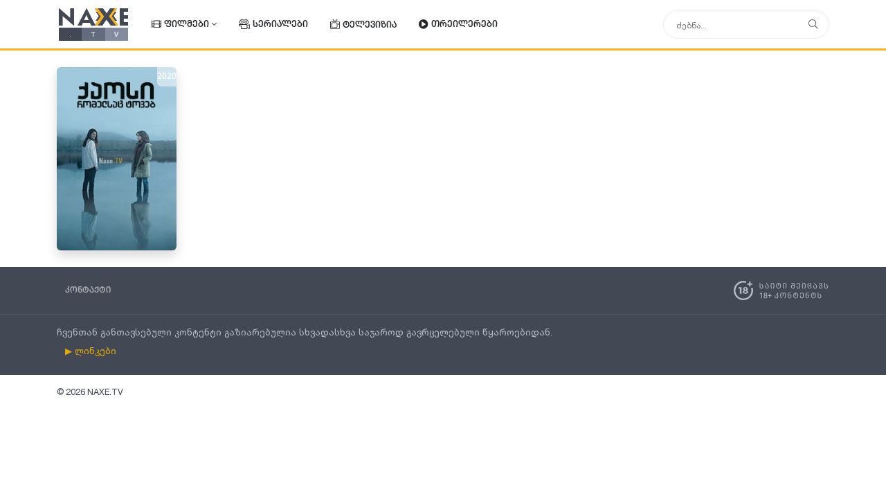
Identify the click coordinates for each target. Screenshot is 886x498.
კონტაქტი (88, 290)
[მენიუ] (813, 25)
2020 (167, 77)
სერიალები (280, 24)
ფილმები (186, 24)
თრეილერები (464, 24)
